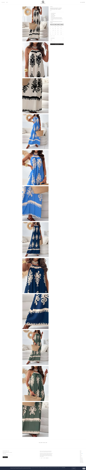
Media (80, 452)
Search (80, 454)
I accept (74, 468)
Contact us (81, 455)
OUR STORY (3, 2)
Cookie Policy (63, 467)
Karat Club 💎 (81, 453)
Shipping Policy (81, 461)
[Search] (82, 2)
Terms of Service (81, 462)
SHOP (7, 2)
